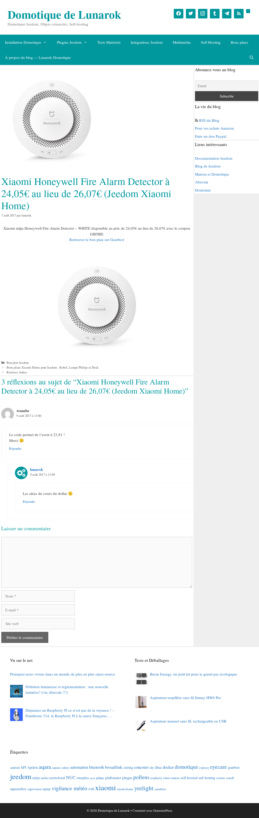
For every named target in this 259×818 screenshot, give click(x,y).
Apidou (32, 767)
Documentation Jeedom (213, 158)
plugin (127, 777)
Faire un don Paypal (210, 136)
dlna (158, 767)
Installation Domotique (23, 42)
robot (166, 778)
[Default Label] (215, 14)
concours (141, 767)
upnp (46, 788)
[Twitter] (191, 14)
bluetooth (96, 767)
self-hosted (189, 777)
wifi (91, 788)
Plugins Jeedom (69, 42)
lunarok (36, 469)
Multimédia (182, 42)
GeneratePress (162, 810)
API (23, 767)
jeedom (20, 776)
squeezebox (18, 788)
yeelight (144, 788)
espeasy (204, 767)
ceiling (128, 767)
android (14, 767)
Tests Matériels (109, 42)
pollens (141, 777)
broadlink (113, 767)
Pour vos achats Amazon (214, 128)
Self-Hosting (211, 42)
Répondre (15, 448)
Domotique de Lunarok (64, 14)
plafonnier (113, 777)
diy (152, 767)
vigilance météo (69, 788)
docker (168, 767)
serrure (220, 778)
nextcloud (57, 777)
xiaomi (105, 787)
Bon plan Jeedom (18, 362)
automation (79, 767)
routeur (174, 778)
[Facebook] (178, 14)
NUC (71, 777)
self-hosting (207, 777)
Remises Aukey (17, 372)
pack (92, 778)
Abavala (201, 181)
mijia (36, 777)
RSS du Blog (209, 120)
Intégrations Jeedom (147, 42)
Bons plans (239, 42)
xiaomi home (125, 789)
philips (100, 778)
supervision (34, 789)
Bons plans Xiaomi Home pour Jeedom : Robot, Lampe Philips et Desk (52, 367)
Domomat (203, 190)
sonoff (230, 778)
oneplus (83, 777)
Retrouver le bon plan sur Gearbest (96, 239)
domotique (186, 766)
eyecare (218, 766)
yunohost (160, 789)
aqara (45, 766)
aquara (56, 767)
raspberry (156, 778)
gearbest (234, 767)
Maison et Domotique (212, 174)
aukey (65, 767)
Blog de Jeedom (208, 166)
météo (45, 778)
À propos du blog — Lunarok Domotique (38, 57)
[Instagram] (203, 14)
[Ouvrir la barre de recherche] (251, 57)
